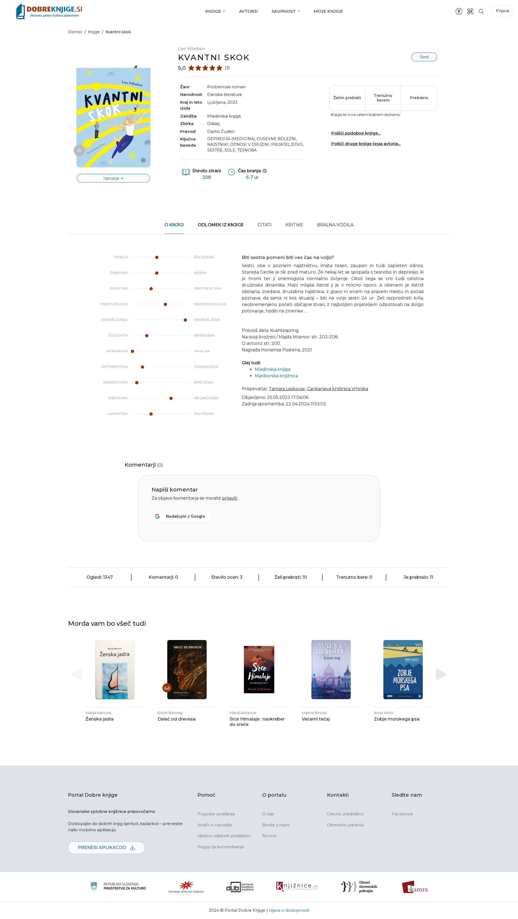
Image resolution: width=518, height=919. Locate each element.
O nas (268, 813)
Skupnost (284, 11)
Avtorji (248, 11)
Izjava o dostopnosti (289, 910)
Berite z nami (275, 824)
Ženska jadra (100, 719)
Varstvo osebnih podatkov (224, 835)
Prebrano (419, 97)
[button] (441, 674)
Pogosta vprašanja (216, 813)
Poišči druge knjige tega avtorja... (365, 143)
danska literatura (224, 94)
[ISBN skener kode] (470, 11)
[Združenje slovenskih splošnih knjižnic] (297, 886)
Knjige (213, 11)
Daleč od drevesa (177, 719)
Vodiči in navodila (214, 824)
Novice (269, 835)
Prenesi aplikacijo (102, 847)
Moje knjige (328, 11)
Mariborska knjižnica (276, 375)
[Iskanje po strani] (481, 11)
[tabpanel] (259, 341)
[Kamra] (415, 887)
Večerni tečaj (316, 719)
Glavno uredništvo (345, 813)
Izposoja (111, 178)
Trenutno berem (383, 98)
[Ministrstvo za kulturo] (118, 887)
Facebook (402, 813)
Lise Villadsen (191, 48)
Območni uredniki (345, 824)
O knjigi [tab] (174, 224)
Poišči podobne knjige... (355, 133)
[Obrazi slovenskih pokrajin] (359, 887)
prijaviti (229, 498)
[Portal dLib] (240, 887)
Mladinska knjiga (224, 116)
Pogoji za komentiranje (220, 846)
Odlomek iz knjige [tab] (221, 224)
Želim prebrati (347, 97)
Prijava (502, 10)
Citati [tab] (265, 224)
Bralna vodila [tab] (335, 224)
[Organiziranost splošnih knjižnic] (186, 887)
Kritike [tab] (294, 224)
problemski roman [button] (226, 86)
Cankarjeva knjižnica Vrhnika (337, 388)
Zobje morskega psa (397, 719)
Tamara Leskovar (287, 388)
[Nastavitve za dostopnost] (459, 11)
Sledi (424, 57)
